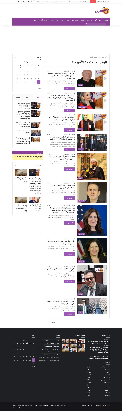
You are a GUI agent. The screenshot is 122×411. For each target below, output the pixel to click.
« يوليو (39, 88)
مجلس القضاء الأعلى (47, 354)
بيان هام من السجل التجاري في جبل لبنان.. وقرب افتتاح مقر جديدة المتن (21, 207)
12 (31, 75)
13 (27, 75)
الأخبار (100, 20)
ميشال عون (56, 357)
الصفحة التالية (52, 322)
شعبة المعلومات (48, 346)
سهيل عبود (56, 346)
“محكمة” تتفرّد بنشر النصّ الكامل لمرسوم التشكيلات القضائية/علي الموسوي (24, 105)
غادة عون (49, 349)
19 (31, 78)
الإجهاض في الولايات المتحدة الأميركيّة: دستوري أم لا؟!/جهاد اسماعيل (61, 118)
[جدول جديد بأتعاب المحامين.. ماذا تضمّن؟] (36, 133)
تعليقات (18, 97)
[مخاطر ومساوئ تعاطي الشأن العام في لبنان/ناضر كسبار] (81, 341)
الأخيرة (28, 97)
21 (24, 78)
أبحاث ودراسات (59, 20)
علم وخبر (83, 20)
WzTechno (105, 405)
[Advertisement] (61, 39)
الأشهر (38, 97)
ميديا (107, 392)
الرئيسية (106, 20)
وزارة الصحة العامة (42, 360)
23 (17, 78)
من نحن (36, 20)
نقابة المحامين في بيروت (54, 360)
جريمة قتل (47, 343)
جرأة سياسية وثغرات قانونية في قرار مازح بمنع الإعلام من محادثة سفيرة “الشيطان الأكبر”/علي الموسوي (62, 210)
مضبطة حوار (75, 20)
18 (35, 78)
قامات (107, 385)
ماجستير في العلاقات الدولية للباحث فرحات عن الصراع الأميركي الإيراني (62, 138)
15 (20, 75)
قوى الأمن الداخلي (47, 351)
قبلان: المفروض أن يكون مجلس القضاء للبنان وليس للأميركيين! (61, 157)
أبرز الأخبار (106, 369)
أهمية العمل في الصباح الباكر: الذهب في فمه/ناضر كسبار (35, 206)
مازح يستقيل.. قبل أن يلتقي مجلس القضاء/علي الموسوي (63, 186)
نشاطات (51, 20)
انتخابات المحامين (46, 340)
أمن (96, 20)
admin (72, 71)
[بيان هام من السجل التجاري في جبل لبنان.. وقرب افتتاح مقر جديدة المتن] (21, 200)
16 (17, 75)
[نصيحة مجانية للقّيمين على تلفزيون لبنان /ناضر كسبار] (65, 341)
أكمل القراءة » (69, 88)
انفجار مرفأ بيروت (55, 343)
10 (38, 75)
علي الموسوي (56, 349)
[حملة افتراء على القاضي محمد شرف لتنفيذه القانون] (21, 172)
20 (27, 78)
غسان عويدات (42, 349)
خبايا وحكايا (90, 20)
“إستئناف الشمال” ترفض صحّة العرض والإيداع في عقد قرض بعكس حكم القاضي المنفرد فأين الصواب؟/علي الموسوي (23, 140)
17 (38, 78)
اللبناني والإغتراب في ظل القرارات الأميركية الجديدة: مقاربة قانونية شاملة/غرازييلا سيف (61, 97)
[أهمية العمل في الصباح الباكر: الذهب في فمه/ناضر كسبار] (35, 200)
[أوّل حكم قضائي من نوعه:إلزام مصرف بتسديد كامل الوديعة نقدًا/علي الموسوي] (36, 125)
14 (24, 75)
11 (35, 75)
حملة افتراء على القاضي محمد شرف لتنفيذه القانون (77, 1)
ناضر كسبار (49, 357)
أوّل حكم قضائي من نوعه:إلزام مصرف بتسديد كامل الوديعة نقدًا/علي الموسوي (23, 124)
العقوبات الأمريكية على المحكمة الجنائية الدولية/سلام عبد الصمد (61, 302)
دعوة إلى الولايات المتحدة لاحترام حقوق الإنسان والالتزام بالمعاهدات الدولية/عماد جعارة (61, 75)
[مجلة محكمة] (102, 10)
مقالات (67, 20)
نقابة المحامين (41, 357)
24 (38, 82)
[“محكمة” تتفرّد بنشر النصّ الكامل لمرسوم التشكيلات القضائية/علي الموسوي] (36, 105)
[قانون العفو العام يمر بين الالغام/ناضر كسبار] (73, 341)
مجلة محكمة (56, 354)
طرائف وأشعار (43, 20)
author (72, 115)
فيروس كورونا (56, 351)
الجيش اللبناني (56, 340)
